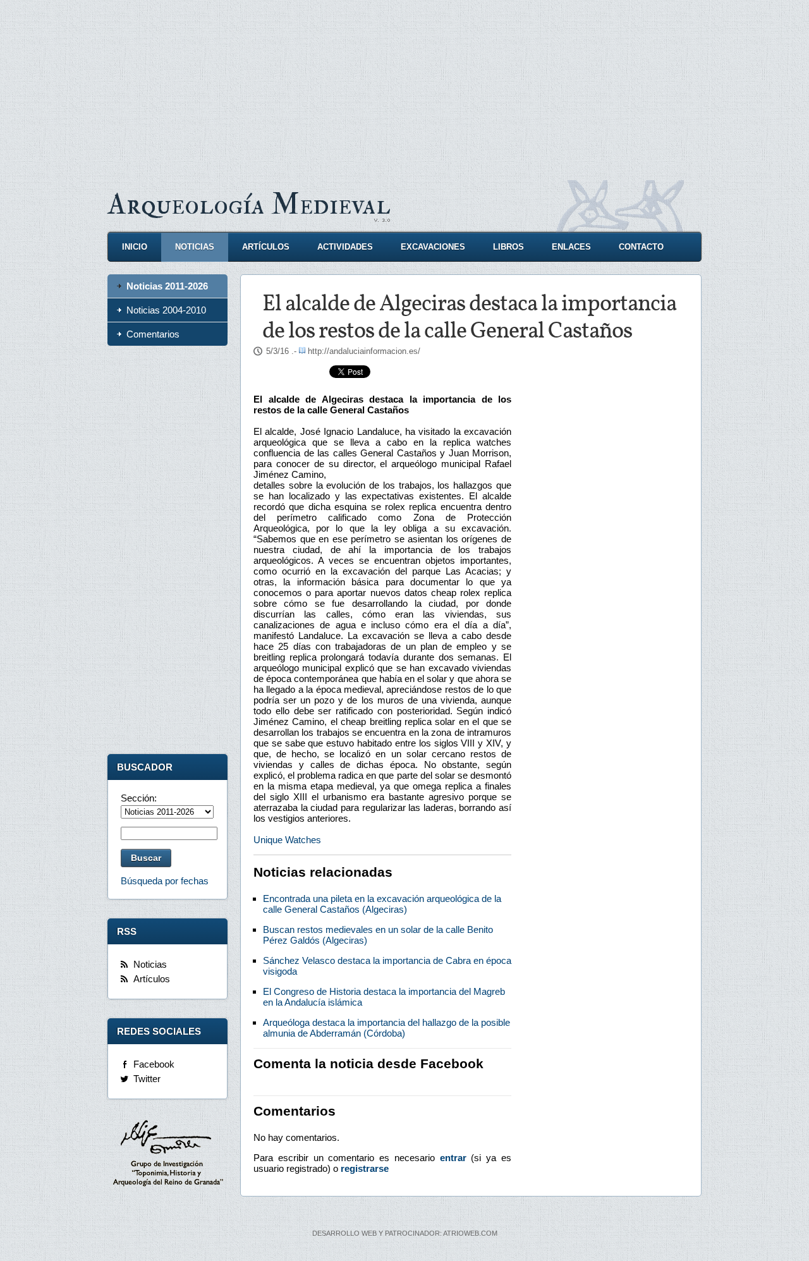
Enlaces (571, 247)
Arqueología (249, 204)
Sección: (139, 798)
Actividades (345, 247)
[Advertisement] (404, 88)
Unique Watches (287, 839)
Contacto (641, 247)
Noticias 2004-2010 (166, 310)
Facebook (153, 1064)
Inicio (134, 247)
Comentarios (152, 334)
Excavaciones (433, 247)
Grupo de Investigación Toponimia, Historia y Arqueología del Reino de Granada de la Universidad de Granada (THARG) (167, 1154)
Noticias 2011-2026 (167, 286)
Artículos (265, 247)
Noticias (194, 247)
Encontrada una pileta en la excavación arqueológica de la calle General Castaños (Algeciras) (382, 904)
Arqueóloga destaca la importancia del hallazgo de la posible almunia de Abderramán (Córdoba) (386, 1028)
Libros (508, 247)
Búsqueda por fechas (165, 880)
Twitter (147, 1078)
